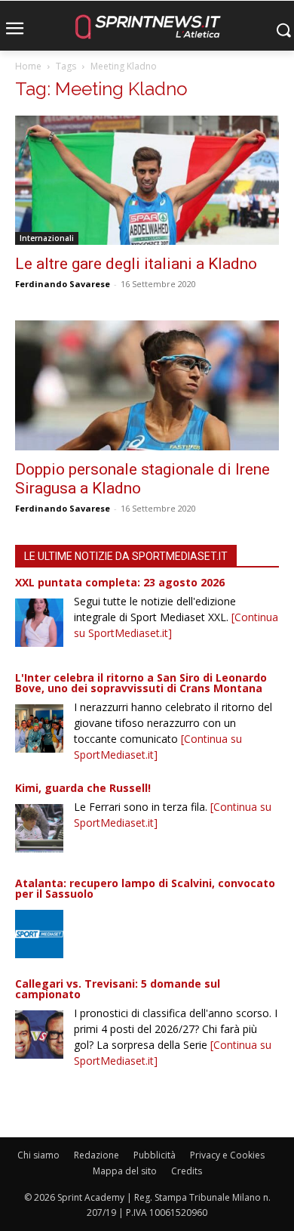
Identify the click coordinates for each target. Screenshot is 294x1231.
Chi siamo (38, 1155)
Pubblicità (154, 1155)
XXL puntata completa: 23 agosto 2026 (120, 582)
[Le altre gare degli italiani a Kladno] (147, 180)
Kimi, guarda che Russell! (83, 788)
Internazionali (47, 238)
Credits (186, 1171)
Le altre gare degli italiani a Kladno (136, 264)
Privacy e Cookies (227, 1155)
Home (28, 66)
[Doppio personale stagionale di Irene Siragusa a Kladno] (147, 385)
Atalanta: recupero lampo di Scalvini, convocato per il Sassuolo (145, 888)
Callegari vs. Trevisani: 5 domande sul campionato (117, 988)
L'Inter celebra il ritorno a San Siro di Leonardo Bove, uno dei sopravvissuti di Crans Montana (141, 682)
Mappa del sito (125, 1171)
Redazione (96, 1155)
